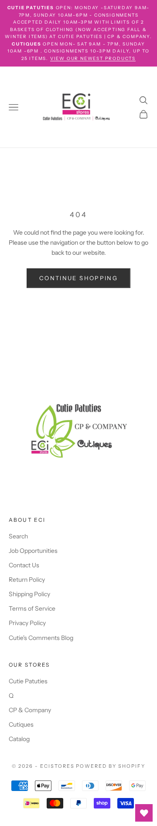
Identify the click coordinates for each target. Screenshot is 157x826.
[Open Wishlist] (144, 813)
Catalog (19, 739)
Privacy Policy (27, 623)
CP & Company (30, 710)
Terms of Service (32, 608)
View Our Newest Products (93, 58)
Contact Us (24, 565)
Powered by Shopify (110, 766)
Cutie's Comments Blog (41, 638)
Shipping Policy (29, 594)
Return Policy (27, 579)
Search (18, 536)
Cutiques (21, 724)
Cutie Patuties (28, 681)
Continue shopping (78, 277)
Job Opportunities (33, 551)
